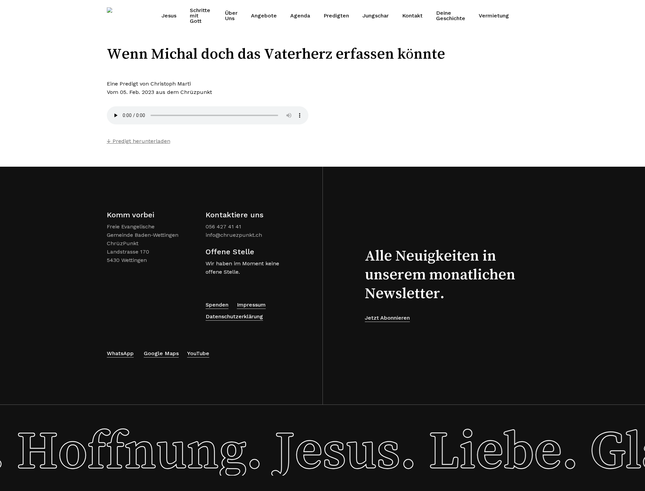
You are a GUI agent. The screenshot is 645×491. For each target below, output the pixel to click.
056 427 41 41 (223, 226)
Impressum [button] (251, 305)
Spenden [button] (217, 305)
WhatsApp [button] (120, 353)
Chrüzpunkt (196, 92)
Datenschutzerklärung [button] (234, 316)
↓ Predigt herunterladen (138, 141)
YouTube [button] (198, 353)
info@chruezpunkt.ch (234, 235)
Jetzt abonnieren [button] (387, 318)
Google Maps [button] (161, 353)
